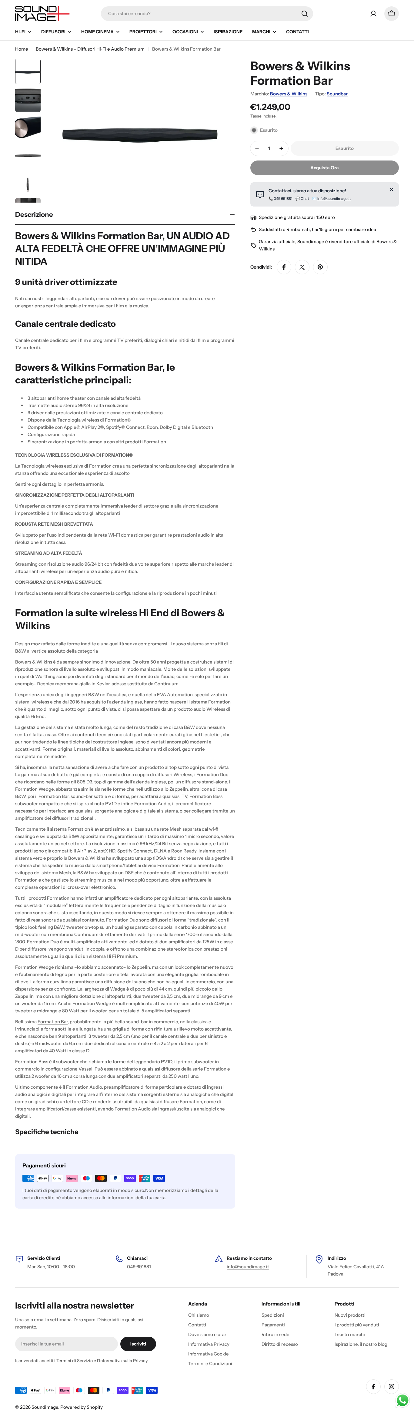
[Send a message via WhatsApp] (402, 1400)
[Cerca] (304, 13)
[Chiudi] (391, 189)
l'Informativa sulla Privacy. (123, 1360)
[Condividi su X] (302, 267)
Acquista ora (324, 167)
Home (21, 49)
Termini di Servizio (74, 1360)
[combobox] (207, 13)
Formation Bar (53, 1021)
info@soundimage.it (334, 198)
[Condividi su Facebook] (284, 267)
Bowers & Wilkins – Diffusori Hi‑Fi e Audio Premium (90, 49)
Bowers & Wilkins (288, 94)
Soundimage (45, 1407)
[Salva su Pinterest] (320, 267)
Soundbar (337, 94)
